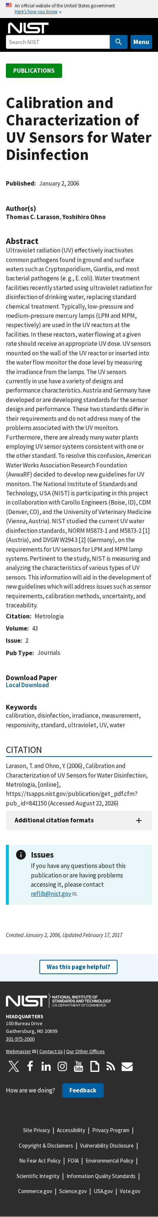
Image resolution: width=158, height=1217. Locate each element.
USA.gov (103, 1191)
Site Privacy (36, 1130)
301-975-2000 (20, 1038)
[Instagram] (62, 1066)
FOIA (73, 1160)
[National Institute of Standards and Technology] (58, 1000)
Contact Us (51, 1051)
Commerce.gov (35, 1191)
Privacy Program (110, 1130)
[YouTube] (79, 1066)
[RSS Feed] (111, 1066)
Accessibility (71, 1130)
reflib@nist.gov (51, 894)
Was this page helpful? (78, 967)
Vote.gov (130, 1191)
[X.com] (14, 1066)
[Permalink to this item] (39, 208)
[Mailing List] (127, 1066)
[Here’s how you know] (79, 9)
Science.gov (73, 1191)
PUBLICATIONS (34, 71)
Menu (141, 41)
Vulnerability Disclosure (107, 1145)
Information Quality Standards (101, 1176)
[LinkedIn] (46, 1066)
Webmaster (18, 1051)
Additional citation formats (54, 820)
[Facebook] (30, 1066)
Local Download (27, 685)
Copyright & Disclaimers (46, 1145)
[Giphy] (95, 1066)
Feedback (82, 1090)
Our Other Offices (85, 1051)
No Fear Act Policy (40, 1160)
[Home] (28, 28)
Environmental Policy (109, 1160)
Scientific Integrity (38, 1176)
